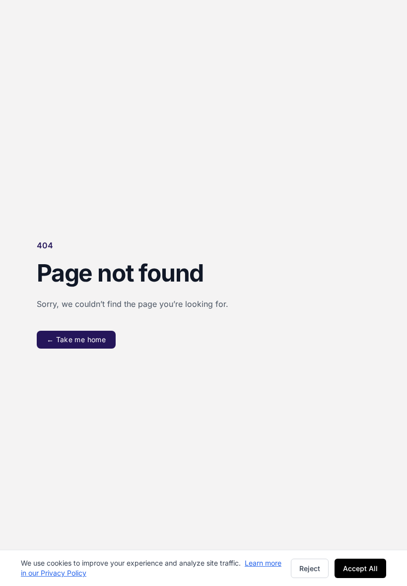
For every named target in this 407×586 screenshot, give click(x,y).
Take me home (76, 339)
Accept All (360, 568)
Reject (309, 568)
